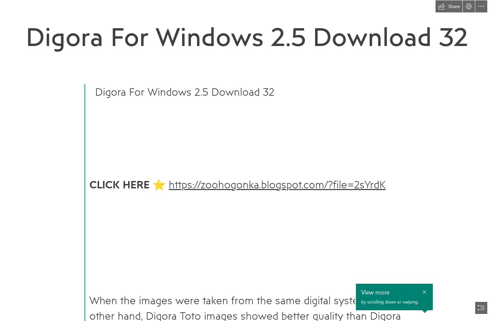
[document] (247, 160)
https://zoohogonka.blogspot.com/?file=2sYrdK (277, 184)
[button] (449, 6)
